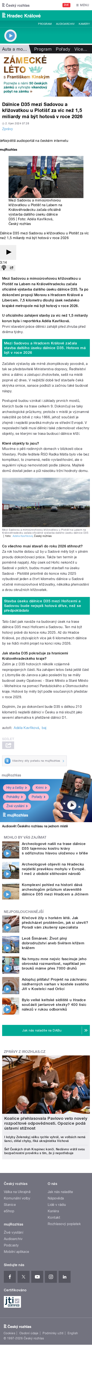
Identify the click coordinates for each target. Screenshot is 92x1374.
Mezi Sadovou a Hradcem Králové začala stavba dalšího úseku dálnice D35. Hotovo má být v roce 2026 (45, 348)
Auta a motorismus (21, 49)
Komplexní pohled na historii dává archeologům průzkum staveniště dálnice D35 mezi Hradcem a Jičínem (55, 889)
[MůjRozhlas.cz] (8, 150)
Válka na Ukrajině (17, 1192)
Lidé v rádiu (57, 1205)
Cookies (9, 1333)
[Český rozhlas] (16, 5)
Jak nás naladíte (60, 1192)
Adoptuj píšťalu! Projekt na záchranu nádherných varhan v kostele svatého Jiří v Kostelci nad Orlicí (55, 984)
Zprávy (7, 129)
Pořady (63, 49)
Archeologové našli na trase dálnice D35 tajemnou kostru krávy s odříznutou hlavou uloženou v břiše (55, 848)
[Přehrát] (8, 252)
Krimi (39, 788)
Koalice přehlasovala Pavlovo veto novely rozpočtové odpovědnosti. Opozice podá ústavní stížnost (45, 1123)
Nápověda (56, 1198)
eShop (9, 1211)
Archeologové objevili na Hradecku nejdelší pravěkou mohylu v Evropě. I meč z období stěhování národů (54, 869)
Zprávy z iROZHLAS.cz (25, 1052)
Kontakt (54, 1217)
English (73, 1333)
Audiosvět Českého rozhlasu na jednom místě (35, 826)
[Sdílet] (11, 268)
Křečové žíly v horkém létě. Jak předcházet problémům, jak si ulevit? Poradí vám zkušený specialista (55, 922)
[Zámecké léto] (46, 75)
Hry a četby (15, 788)
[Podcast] (4, 268)
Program (45, 23)
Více (80, 49)
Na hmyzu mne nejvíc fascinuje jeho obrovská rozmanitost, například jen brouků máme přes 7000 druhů (54, 963)
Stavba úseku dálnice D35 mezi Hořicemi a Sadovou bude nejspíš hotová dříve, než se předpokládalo (42, 606)
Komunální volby (17, 1198)
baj (44, 728)
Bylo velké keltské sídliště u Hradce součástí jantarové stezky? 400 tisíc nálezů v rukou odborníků (54, 1004)
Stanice (10, 1205)
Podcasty (11, 1245)
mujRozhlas (11, 775)
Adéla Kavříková (39, 219)
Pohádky (12, 797)
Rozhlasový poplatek (64, 1224)
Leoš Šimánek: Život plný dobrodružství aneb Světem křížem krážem (53, 943)
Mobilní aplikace (16, 1252)
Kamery (84, 23)
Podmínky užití (53, 1333)
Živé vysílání (15, 806)
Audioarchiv (65, 23)
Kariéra (53, 1211)
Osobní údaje (29, 1333)
